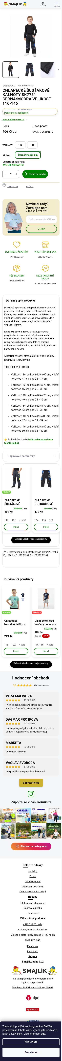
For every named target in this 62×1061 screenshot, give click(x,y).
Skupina (32, 956)
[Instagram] (31, 794)
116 (20, 144)
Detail (16, 527)
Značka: (8, 86)
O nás (33, 876)
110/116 (39, 644)
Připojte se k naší (31, 802)
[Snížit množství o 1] (5, 174)
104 (37, 520)
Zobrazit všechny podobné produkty (31, 539)
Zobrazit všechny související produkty (31, 663)
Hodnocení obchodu (31, 677)
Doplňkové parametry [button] (21, 456)
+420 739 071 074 (32, 924)
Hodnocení (33, 913)
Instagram (32, 951)
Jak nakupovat (33, 881)
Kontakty (33, 871)
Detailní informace (13, 120)
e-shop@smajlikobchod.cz (32, 929)
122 (14, 520)
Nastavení (31, 1041)
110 (44, 520)
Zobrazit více (31, 782)
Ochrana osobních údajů (33, 891)
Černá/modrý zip (28, 154)
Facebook (32, 946)
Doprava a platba (33, 908)
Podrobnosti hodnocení (16, 112)
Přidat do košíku (37, 174)
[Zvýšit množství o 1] (16, 174)
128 (51, 520)
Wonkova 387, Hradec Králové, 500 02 (32, 987)
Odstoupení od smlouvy (32, 903)
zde (43, 1033)
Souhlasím (31, 1052)
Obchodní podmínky (32, 886)
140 (32, 144)
